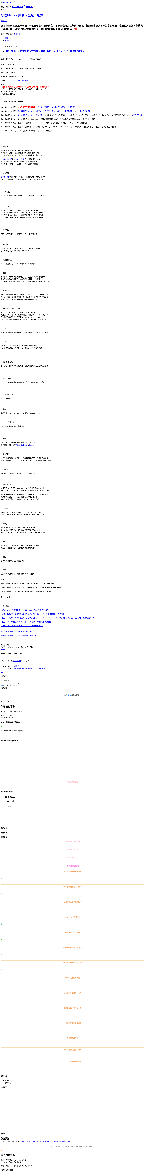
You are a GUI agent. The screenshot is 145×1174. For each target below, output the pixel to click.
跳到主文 (4, 21)
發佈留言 (4, 688)
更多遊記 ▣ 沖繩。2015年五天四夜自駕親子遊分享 (19, 635)
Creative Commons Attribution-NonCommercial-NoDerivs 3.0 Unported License (44, 1141)
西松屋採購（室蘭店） (66, 111)
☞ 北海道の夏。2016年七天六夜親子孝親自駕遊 (30, 669)
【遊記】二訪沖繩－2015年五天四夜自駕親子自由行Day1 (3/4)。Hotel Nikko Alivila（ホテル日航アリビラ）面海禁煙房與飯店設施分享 (47, 618)
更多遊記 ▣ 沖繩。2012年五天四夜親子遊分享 (17, 631)
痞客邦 (15, 661)
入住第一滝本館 (43, 107)
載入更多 (4, 676)
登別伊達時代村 (50, 111)
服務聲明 (91, 1146)
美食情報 (17, 34)
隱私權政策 (83, 1146)
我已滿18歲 (5, 1170)
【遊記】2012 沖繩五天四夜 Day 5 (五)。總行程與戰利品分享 (22, 626)
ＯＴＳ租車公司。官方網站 (18, 80)
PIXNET (58, 1146)
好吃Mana (4, 649)
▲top (2, 672)
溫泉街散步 (72, 107)
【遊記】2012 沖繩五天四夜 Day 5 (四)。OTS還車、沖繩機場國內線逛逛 (26, 622)
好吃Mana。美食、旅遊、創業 (22, 15)
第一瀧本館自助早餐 (25, 115)
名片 (6, 43)
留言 (19, 661)
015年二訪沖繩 (19, 159)
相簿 (6, 38)
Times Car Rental (21, 445)
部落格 (7, 40)
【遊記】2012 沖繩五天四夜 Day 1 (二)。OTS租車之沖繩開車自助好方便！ (26, 610)
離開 (11, 1170)
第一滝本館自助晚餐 (58, 107)
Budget (31, 445)
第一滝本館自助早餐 (25, 111)
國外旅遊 (16, 666)
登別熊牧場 (39, 111)
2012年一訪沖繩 (6, 159)
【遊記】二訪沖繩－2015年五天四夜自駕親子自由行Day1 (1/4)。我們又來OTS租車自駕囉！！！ (34, 614)
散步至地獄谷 (39, 115)
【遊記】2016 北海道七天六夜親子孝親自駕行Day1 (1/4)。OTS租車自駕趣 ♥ (44, 51)
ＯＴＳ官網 (5, 177)
